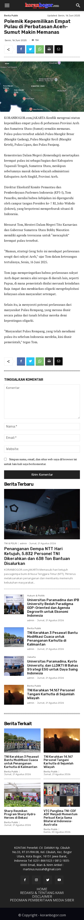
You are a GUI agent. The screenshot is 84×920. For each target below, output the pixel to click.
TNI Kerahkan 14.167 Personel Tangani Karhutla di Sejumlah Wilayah (51, 694)
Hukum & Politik (36, 596)
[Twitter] (30, 49)
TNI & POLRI (10, 543)
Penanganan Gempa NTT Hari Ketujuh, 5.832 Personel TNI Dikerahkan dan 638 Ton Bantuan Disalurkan (37, 556)
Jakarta (31, 657)
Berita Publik (11, 16)
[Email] (58, 49)
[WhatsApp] (40, 49)
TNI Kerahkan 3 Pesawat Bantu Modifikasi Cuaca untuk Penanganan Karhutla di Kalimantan (52, 639)
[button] (6, 5)
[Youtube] (59, 880)
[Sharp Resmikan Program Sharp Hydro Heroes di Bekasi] (22, 795)
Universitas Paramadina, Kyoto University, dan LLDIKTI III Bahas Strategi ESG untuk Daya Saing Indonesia (52, 667)
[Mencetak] (49, 49)
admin (23, 543)
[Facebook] (21, 49)
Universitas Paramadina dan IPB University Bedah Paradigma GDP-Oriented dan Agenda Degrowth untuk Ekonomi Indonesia (53, 608)
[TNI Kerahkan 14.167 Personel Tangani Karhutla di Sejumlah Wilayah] (14, 695)
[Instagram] (36, 880)
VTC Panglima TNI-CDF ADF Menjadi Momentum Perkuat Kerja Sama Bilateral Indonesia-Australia (60, 817)
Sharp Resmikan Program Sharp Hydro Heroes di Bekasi (19, 814)
